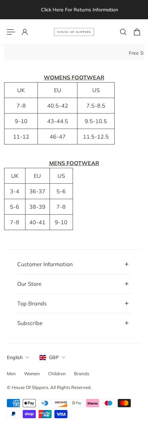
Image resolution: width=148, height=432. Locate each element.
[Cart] (137, 32)
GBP (54, 357)
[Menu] (11, 32)
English (15, 357)
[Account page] (25, 32)
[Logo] (74, 32)
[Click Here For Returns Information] (75, 9)
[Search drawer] (123, 32)
